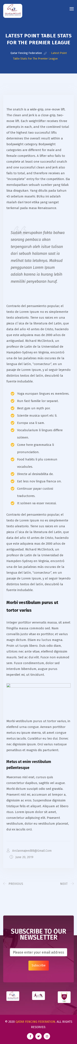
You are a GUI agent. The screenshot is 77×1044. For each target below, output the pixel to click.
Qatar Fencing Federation (35, 1022)
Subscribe (39, 965)
